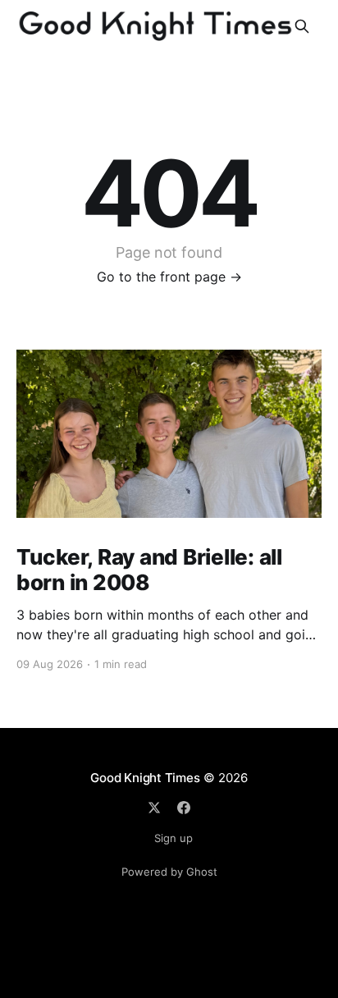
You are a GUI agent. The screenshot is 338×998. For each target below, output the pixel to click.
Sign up (173, 838)
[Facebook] (183, 807)
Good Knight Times (144, 777)
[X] (154, 807)
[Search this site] (302, 26)
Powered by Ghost (169, 871)
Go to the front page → (169, 276)
